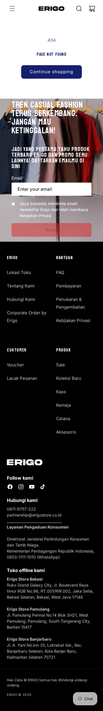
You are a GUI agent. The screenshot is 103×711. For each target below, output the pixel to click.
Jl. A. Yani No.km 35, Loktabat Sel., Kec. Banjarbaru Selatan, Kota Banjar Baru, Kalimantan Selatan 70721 (44, 651)
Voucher (15, 365)
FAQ (60, 272)
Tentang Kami (21, 286)
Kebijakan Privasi (73, 320)
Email (17, 178)
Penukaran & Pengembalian (70, 303)
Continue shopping (51, 71)
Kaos (61, 391)
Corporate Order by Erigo (26, 316)
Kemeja (63, 405)
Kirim (52, 230)
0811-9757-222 (21, 509)
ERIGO (12, 695)
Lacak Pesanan (22, 378)
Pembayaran (68, 286)
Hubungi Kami (21, 299)
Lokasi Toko (19, 272)
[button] (12, 8)
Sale (60, 365)
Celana (63, 418)
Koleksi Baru (68, 378)
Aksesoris (66, 432)
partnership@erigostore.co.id (34, 515)
